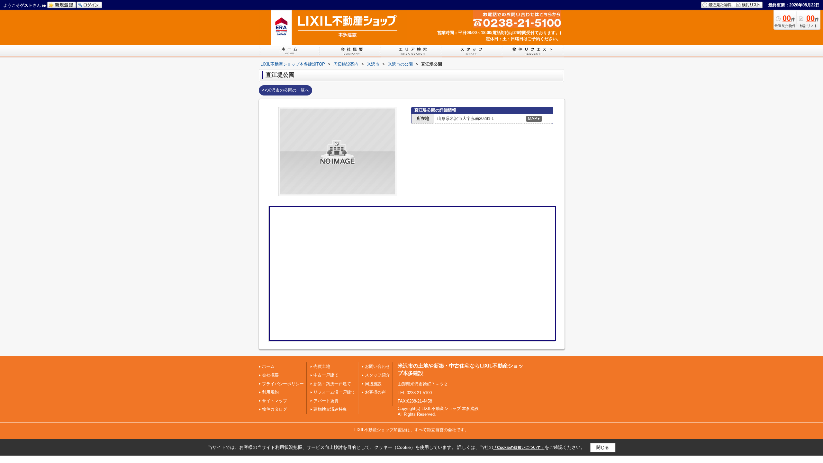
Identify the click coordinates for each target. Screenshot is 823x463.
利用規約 (270, 392)
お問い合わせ (377, 366)
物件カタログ (274, 409)
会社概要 (270, 375)
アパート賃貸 (326, 400)
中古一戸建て (326, 375)
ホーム (268, 366)
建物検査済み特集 (330, 409)
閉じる (602, 447)
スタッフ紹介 (377, 375)
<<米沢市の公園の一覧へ (285, 90)
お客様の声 (375, 392)
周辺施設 (373, 383)
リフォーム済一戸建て (334, 392)
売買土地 (321, 366)
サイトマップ (274, 400)
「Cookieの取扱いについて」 (519, 447)
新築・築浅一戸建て (332, 383)
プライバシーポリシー (283, 383)
